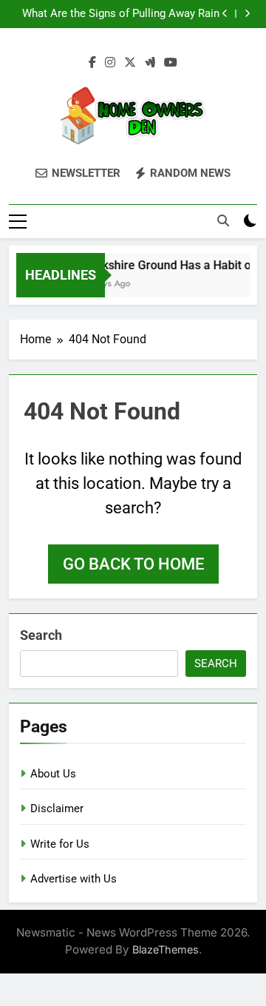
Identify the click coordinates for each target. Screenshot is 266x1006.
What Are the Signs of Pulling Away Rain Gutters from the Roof (120, 14)
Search (41, 635)
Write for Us (59, 844)
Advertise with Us (73, 878)
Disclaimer (56, 808)
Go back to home (133, 564)
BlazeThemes (165, 949)
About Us (53, 773)
